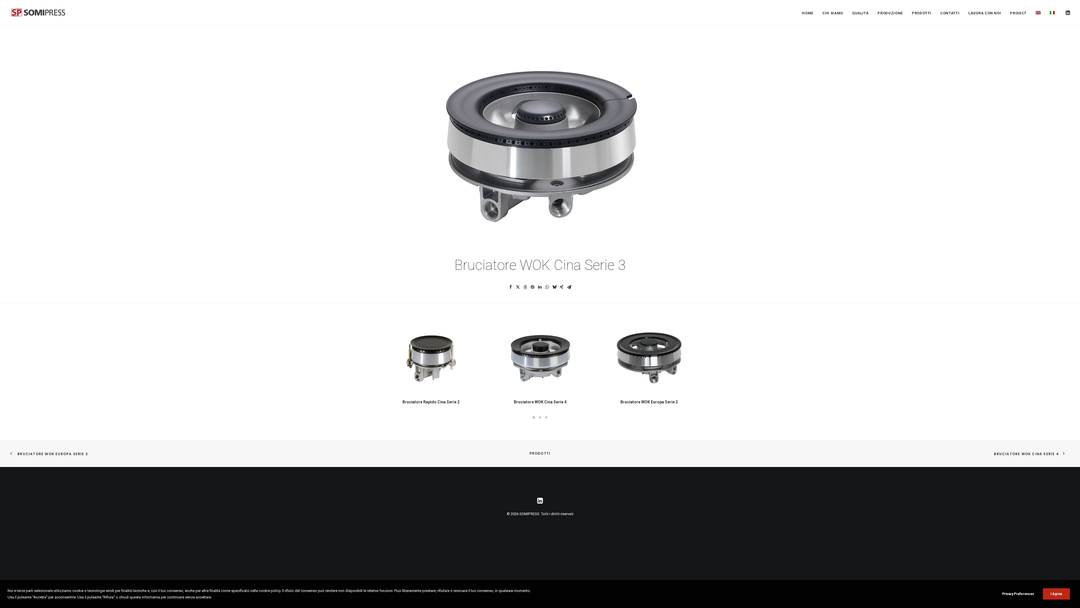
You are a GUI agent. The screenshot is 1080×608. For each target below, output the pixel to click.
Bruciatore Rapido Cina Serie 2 (431, 402)
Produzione (890, 13)
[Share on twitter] (517, 287)
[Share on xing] (561, 287)
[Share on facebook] (510, 287)
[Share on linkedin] (539, 287)
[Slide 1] (534, 417)
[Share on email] (569, 287)
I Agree (1056, 594)
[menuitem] (807, 13)
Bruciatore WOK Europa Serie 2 (649, 402)
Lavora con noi (984, 13)
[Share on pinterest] (532, 287)
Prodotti (540, 453)
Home (807, 13)
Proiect (1018, 13)
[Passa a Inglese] (1038, 12)
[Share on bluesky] (554, 287)
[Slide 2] (540, 417)
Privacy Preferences (1018, 594)
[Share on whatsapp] (547, 287)
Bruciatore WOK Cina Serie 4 (540, 402)
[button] (1067, 12)
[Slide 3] (546, 417)
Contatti (949, 13)
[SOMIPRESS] (38, 12)
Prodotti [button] (921, 13)
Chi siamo (832, 13)
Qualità (860, 13)
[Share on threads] (525, 287)
